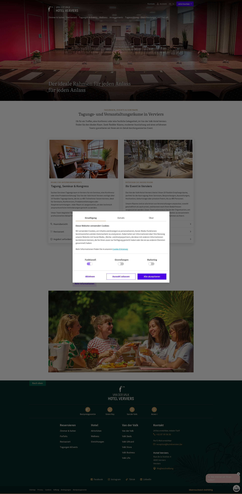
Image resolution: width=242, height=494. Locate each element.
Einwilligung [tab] (91, 217)
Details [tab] (121, 217)
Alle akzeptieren (152, 276)
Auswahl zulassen (121, 276)
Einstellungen (121, 259)
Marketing (152, 259)
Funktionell (90, 259)
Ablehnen (90, 276)
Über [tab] (151, 217)
